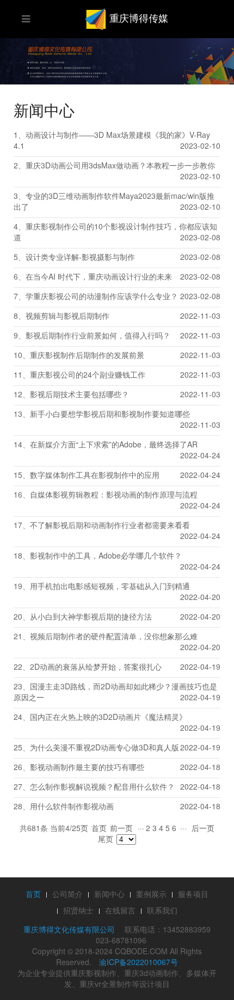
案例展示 (151, 893)
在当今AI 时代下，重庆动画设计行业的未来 (99, 276)
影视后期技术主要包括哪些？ (79, 394)
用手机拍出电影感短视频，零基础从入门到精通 (110, 585)
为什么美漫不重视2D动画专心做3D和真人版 (104, 747)
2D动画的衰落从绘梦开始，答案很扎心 (96, 666)
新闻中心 (109, 893)
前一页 (121, 827)
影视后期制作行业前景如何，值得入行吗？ (98, 335)
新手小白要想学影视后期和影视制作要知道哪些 (110, 413)
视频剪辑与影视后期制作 (67, 315)
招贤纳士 (78, 910)
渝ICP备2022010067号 (138, 961)
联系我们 (162, 910)
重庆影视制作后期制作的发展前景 (87, 354)
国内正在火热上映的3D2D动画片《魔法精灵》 (108, 716)
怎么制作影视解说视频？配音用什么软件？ (102, 786)
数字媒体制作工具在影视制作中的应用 (94, 474)
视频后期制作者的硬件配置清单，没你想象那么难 (114, 636)
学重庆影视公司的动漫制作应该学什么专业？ (102, 295)
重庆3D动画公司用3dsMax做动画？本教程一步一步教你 (120, 165)
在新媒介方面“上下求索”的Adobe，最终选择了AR (114, 444)
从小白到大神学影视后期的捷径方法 (91, 616)
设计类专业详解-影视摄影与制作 (80, 256)
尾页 (105, 838)
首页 (99, 827)
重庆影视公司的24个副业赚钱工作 (87, 374)
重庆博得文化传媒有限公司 (69, 929)
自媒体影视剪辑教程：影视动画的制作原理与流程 (114, 494)
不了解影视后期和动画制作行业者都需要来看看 (110, 524)
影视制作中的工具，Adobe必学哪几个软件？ (106, 555)
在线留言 (120, 910)
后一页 (203, 827)
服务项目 (193, 893)
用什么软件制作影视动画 (72, 806)
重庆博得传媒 (137, 17)
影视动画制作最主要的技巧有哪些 (87, 766)
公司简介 (67, 893)
